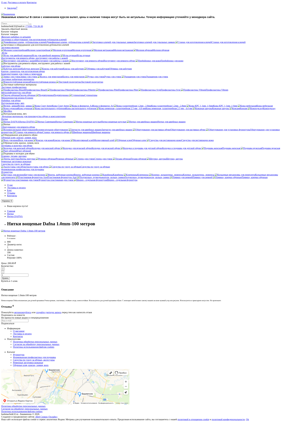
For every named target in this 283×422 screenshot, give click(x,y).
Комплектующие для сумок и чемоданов (21, 74)
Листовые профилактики (14, 87)
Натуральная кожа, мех (12, 103)
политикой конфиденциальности (228, 419)
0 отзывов (11, 238)
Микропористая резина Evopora (17, 98)
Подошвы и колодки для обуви (16, 145)
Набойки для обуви (11, 100)
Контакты (32, 2)
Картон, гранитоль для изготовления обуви (23, 71)
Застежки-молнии (10, 47)
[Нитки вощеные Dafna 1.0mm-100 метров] (23, 231)
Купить (5, 278)
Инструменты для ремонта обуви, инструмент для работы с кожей (34, 58)
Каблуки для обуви (10, 66)
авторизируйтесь (22, 312)
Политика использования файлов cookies (33, 347)
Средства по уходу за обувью (15, 164)
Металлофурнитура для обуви (16, 92)
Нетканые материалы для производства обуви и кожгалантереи (33, 116)
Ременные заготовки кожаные (16, 161)
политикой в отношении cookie (193, 419)
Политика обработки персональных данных (35, 341)
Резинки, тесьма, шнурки (14, 156)
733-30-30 (34, 26)
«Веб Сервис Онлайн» (46, 417)
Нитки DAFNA (15, 216)
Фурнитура (7, 172)
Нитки (4, 119)
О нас (4, 2)
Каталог (9, 34)
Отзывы (11, 193)
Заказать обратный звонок (14, 29)
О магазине (18, 331)
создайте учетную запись (48, 312)
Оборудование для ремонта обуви (18, 127)
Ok (247, 419)
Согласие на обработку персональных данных (36, 344)
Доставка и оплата (17, 2)
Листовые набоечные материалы (17, 79)
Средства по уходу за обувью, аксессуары (34, 360)
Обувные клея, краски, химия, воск (19, 137)
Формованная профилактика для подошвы (22, 169)
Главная (11, 211)
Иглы (4, 53)
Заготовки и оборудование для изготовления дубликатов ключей (34, 39)
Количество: (7, 266)
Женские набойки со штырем (16, 37)
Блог (9, 190)
